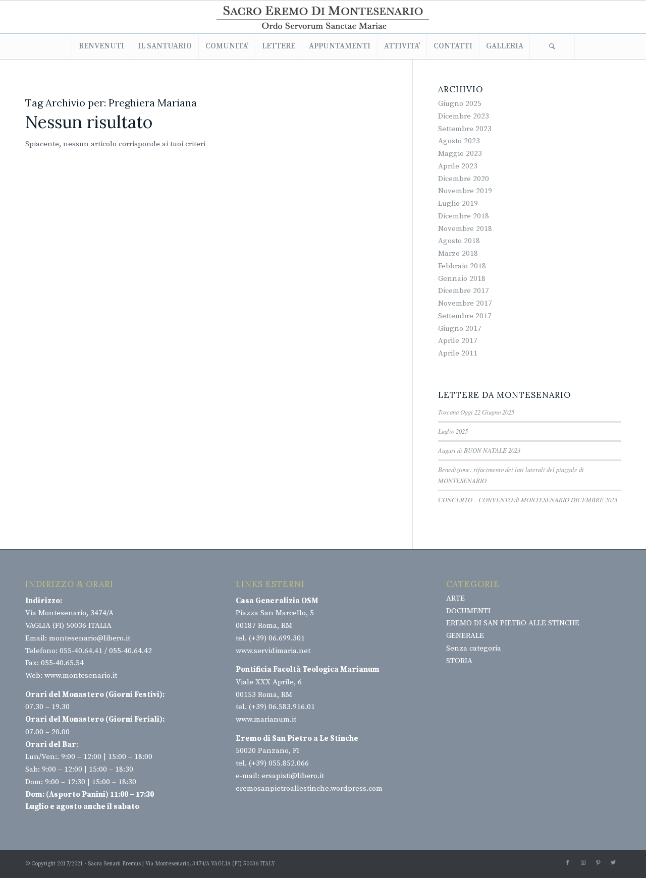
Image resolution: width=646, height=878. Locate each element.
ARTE (455, 598)
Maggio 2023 (460, 153)
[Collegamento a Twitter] (613, 862)
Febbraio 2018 (462, 266)
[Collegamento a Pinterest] (598, 862)
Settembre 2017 (465, 316)
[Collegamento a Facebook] (567, 862)
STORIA (459, 661)
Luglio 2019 (458, 203)
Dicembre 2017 (463, 291)
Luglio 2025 (453, 431)
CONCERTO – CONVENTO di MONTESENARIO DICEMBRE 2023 (527, 499)
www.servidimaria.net (273, 651)
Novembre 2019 (465, 191)
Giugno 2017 (459, 328)
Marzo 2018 (458, 253)
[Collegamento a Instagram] (582, 862)
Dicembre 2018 (463, 216)
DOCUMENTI (468, 611)
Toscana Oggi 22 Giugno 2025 (476, 411)
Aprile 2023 (457, 166)
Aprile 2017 (457, 340)
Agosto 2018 (459, 241)
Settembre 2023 (465, 129)
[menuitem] (101, 46)
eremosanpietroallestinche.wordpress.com (309, 788)
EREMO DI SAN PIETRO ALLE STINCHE (512, 623)
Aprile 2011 (457, 353)
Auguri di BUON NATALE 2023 (479, 450)
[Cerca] (552, 46)
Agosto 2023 (459, 141)
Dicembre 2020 (463, 179)
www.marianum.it (266, 719)
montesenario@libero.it (89, 638)
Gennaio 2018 (462, 278)
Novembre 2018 (465, 228)
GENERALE (465, 635)
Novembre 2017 (465, 303)
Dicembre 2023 (463, 116)
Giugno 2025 (459, 103)
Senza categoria (473, 648)
